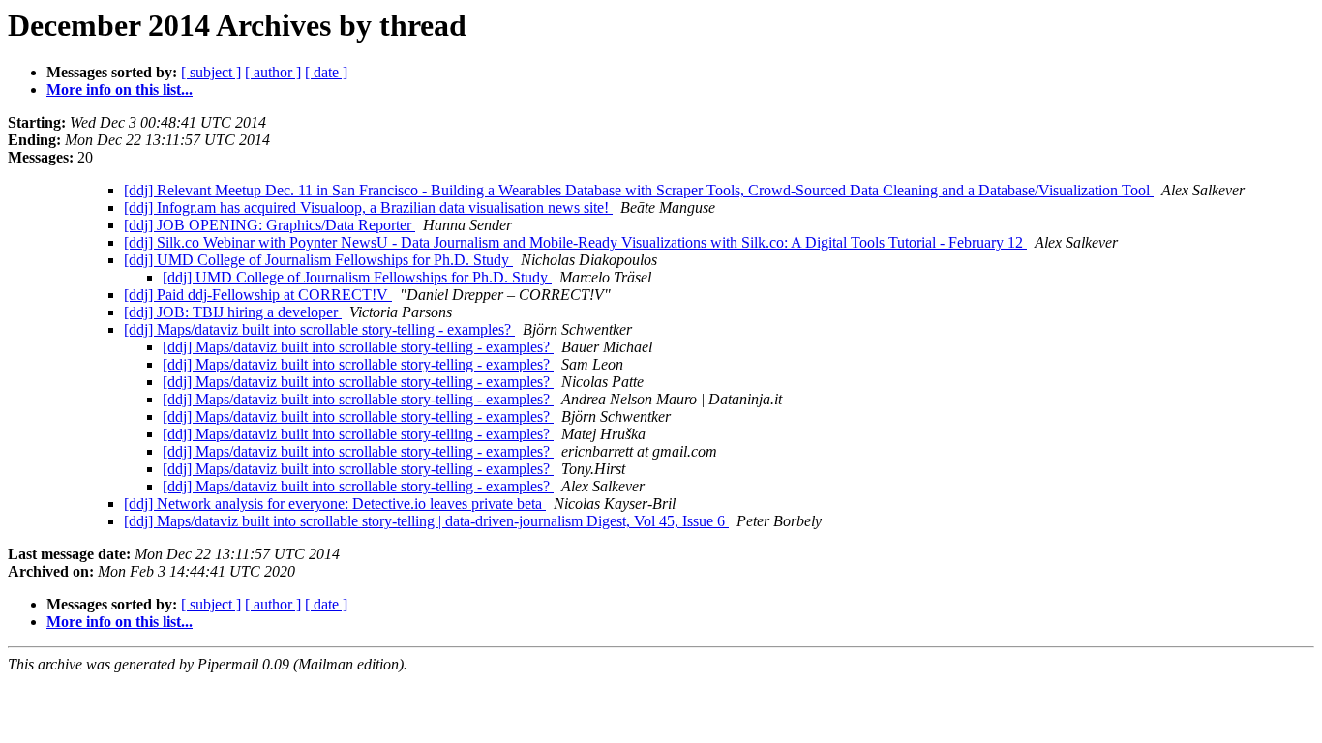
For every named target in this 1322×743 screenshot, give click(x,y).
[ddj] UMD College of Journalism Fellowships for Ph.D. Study (318, 260)
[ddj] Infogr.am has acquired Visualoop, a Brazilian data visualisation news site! (368, 207)
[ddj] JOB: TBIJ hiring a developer (233, 312)
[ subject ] (211, 72)
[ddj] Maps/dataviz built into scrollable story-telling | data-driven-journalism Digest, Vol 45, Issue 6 (426, 521)
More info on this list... (119, 89)
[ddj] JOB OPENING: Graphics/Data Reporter (269, 225)
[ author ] (273, 72)
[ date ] (326, 72)
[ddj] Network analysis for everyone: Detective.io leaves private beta (335, 503)
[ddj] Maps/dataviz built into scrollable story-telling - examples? (319, 329)
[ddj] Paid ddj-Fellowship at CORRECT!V (258, 294)
